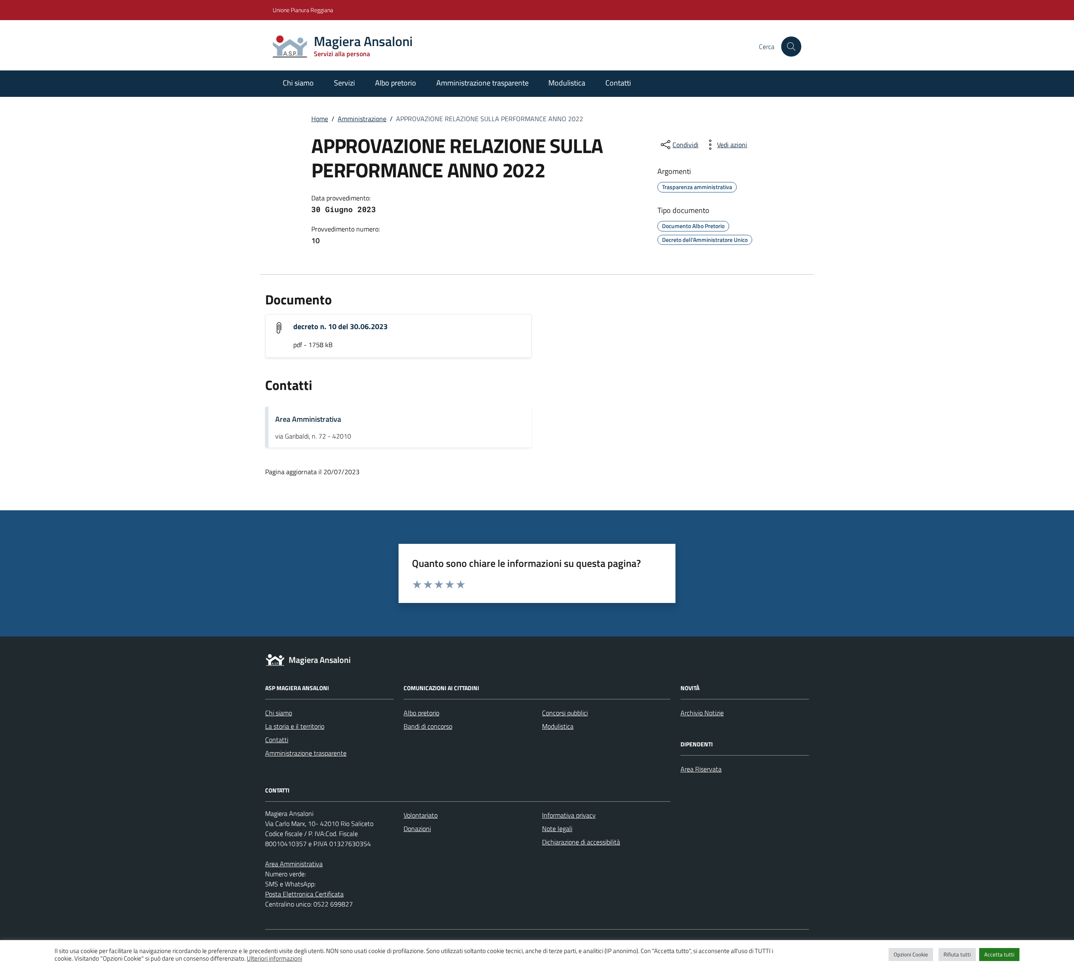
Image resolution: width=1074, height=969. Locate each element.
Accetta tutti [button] (999, 954)
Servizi (344, 82)
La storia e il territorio (294, 726)
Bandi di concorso (428, 726)
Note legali (557, 829)
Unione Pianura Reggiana (303, 9)
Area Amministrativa (308, 419)
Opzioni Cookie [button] (911, 954)
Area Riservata (701, 769)
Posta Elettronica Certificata (304, 894)
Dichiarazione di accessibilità (581, 842)
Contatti (618, 82)
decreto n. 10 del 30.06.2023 (340, 326)
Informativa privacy (569, 815)
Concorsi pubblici (565, 713)
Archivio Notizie (702, 713)
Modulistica (566, 82)
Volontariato (421, 815)
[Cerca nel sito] (791, 46)
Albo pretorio (395, 82)
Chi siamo (298, 82)
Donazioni (417, 829)
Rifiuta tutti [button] (957, 954)
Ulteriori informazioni (274, 958)
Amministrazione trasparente (482, 82)
